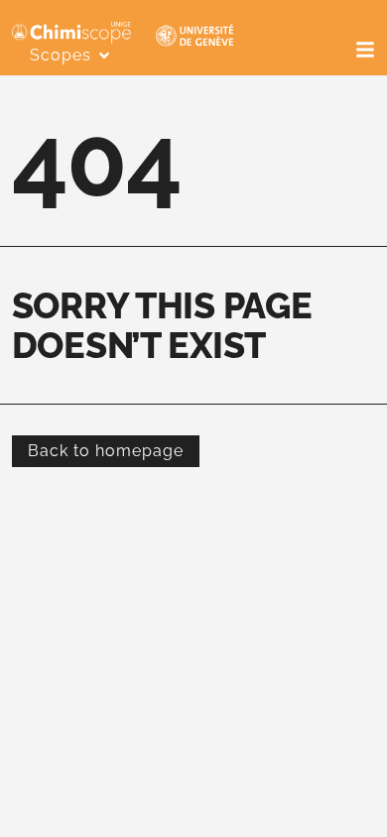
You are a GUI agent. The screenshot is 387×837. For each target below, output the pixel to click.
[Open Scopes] (104, 55)
